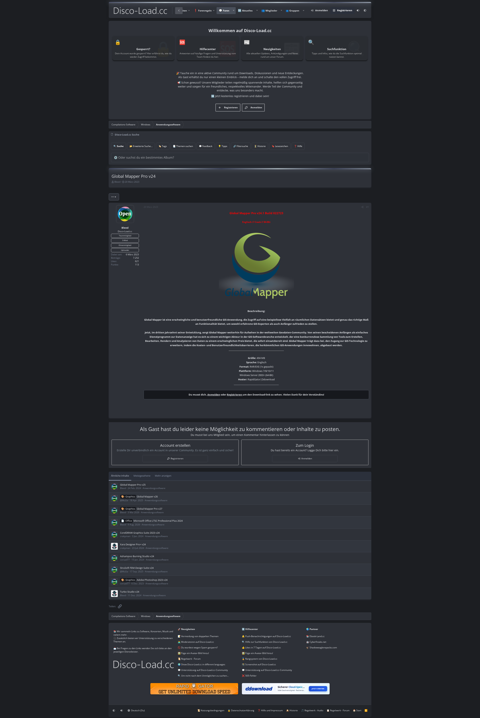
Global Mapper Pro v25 (133, 484)
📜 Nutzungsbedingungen (210, 710)
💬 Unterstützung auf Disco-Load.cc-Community (203, 670)
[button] (204, 10)
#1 (367, 207)
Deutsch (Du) (137, 710)
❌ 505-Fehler (249, 675)
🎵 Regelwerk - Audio (312, 710)
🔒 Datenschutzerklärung (241, 710)
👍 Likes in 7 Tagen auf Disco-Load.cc (261, 647)
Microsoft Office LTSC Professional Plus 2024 (158, 520)
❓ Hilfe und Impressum (270, 710)
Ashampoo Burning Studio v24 (137, 556)
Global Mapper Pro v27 (149, 508)
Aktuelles (247, 10)
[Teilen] (362, 207)
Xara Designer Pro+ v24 (133, 544)
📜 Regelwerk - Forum (189, 658)
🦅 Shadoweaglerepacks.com (321, 647)
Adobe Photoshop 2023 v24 (152, 580)
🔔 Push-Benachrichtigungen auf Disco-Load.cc (266, 636)
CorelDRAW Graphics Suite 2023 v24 (140, 532)
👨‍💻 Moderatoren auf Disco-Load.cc (196, 641)
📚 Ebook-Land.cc (315, 636)
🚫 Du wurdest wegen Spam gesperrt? (198, 647)
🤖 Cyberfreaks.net (316, 641)
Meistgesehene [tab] (142, 475)
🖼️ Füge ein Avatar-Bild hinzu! (193, 653)
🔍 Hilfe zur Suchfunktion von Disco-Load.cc (264, 641)
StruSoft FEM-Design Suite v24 (137, 568)
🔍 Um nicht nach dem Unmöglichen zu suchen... (203, 675)
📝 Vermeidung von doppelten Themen (198, 636)
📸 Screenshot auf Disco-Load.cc (259, 664)
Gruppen (294, 10)
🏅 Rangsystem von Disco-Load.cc (259, 658)
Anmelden (213, 394)
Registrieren (235, 394)
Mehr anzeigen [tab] (163, 475)
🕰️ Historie (292, 710)
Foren (226, 10)
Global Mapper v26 (147, 496)
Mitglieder (271, 10)
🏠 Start (357, 710)
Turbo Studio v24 (129, 591)
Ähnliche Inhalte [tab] (120, 475)
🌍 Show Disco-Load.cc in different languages (201, 664)
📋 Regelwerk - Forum (338, 710)
